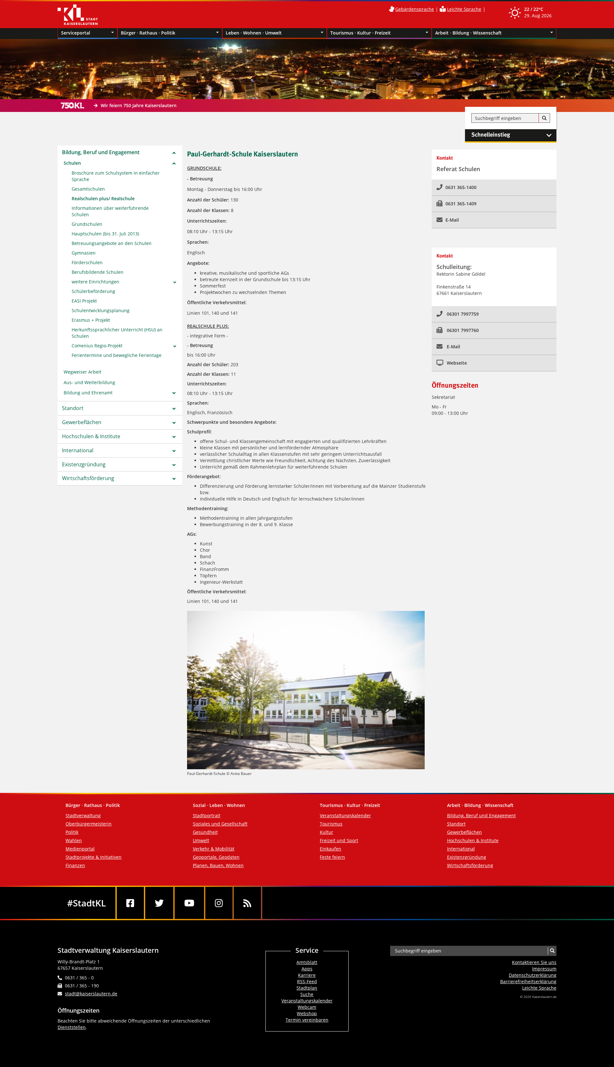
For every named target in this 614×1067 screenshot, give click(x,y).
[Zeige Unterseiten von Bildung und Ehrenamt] (174, 393)
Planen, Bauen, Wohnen (218, 865)
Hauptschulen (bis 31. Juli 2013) (105, 234)
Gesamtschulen (88, 189)
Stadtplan (306, 988)
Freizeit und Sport (339, 840)
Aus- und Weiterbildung (89, 382)
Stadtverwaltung (83, 815)
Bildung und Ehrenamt (88, 393)
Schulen (72, 163)
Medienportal (80, 849)
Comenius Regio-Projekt (97, 346)
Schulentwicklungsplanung (101, 310)
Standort (72, 408)
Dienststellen (72, 1027)
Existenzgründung (84, 464)
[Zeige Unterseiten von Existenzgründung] (174, 465)
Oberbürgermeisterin (89, 824)
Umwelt (201, 840)
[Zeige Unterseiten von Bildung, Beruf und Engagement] (174, 153)
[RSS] (247, 903)
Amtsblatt (306, 962)
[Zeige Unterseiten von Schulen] (174, 163)
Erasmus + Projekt (91, 320)
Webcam (307, 1007)
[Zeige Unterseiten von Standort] (174, 409)
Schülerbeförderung (93, 291)
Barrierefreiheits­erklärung (528, 981)
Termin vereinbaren (307, 1020)
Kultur (326, 832)
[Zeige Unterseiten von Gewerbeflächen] (174, 423)
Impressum (544, 969)
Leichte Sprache (464, 9)
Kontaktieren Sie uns (534, 962)
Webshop (307, 1013)
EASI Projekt (84, 301)
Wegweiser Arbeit (82, 372)
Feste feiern (332, 857)
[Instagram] (218, 903)
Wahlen (74, 840)
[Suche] (544, 118)
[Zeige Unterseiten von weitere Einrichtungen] (175, 282)
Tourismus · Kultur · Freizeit (360, 33)
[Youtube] (189, 903)
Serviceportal (75, 33)
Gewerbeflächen (81, 422)
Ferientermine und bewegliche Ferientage (116, 355)
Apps (307, 969)
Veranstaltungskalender (345, 815)
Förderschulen (87, 262)
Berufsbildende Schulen (97, 272)
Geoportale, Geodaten (216, 857)
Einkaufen (330, 849)
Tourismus (331, 824)
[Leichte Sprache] (443, 9)
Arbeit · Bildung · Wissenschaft (468, 33)
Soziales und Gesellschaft (220, 824)
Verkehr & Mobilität (213, 849)
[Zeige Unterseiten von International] (174, 451)
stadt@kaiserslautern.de (91, 994)
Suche (306, 994)
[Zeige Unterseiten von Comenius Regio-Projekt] (175, 346)
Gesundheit (205, 832)
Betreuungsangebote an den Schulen (112, 243)
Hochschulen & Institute (91, 436)
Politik (72, 832)
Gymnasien (84, 253)
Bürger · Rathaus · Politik (148, 33)
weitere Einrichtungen (95, 282)
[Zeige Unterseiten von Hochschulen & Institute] (174, 437)
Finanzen (75, 865)
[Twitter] (159, 903)
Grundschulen (87, 224)
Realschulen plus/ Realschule (103, 198)
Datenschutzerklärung (532, 975)
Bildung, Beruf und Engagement (100, 152)
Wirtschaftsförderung (88, 478)
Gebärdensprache (414, 9)
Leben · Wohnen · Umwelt (254, 33)
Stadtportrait (206, 815)
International (77, 450)
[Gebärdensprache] (391, 9)
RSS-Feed (307, 981)
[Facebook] (130, 903)
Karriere (307, 975)
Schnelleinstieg (490, 135)
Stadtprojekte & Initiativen (94, 857)
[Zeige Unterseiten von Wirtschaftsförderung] (174, 479)
